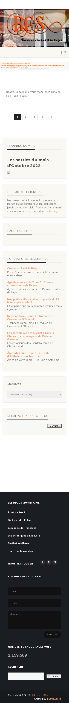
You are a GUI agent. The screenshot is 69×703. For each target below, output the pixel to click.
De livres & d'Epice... (20, 520)
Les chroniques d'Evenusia (24, 535)
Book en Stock (17, 512)
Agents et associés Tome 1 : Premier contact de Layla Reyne (30, 284)
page (55, 211)
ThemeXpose (54, 698)
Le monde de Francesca (22, 527)
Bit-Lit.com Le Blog (38, 695)
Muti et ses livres (18, 543)
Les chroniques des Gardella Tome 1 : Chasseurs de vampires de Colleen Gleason (31, 336)
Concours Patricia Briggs (23, 268)
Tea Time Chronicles (20, 550)
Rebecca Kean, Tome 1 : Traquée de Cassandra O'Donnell (30, 317)
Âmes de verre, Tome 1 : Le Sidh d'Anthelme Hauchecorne (28, 355)
